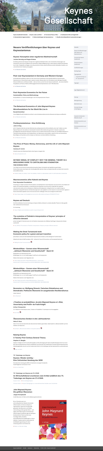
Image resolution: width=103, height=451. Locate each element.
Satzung (76, 97)
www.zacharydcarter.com (20, 153)
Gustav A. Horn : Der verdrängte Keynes (23, 380)
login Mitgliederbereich (79, 90)
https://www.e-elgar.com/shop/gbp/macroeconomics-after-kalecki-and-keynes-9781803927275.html (36, 194)
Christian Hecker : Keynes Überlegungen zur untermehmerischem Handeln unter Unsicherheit (35, 383)
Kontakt (24, 448)
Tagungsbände (77, 74)
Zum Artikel (16, 312)
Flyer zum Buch (18, 349)
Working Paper (77, 71)
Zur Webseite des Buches (20, 69)
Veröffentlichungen (78, 67)
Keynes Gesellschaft (17, 448)
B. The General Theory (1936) (51, 34)
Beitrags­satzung (78, 100)
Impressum (30, 448)
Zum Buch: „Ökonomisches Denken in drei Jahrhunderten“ (27, 328)
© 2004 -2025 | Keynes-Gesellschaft (48, 448)
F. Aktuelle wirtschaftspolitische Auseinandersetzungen (68, 37)
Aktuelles (76, 47)
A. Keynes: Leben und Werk (35, 34)
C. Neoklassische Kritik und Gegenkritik (69, 34)
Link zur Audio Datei (19, 367)
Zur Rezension (17, 296)
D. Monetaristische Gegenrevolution (21, 37)
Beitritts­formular (78, 104)
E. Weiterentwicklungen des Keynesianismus (42, 37)
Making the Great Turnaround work (22, 242)
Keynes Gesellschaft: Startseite (20, 34)
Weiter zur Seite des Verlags (20, 426)
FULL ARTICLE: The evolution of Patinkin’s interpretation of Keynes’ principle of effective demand (36, 225)
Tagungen (76, 83)
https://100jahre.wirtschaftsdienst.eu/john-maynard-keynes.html (29, 210)
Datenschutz (36, 448)
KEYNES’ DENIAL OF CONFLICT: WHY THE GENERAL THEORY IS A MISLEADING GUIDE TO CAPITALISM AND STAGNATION (40, 173)
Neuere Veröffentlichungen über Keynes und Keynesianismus (80, 52)
